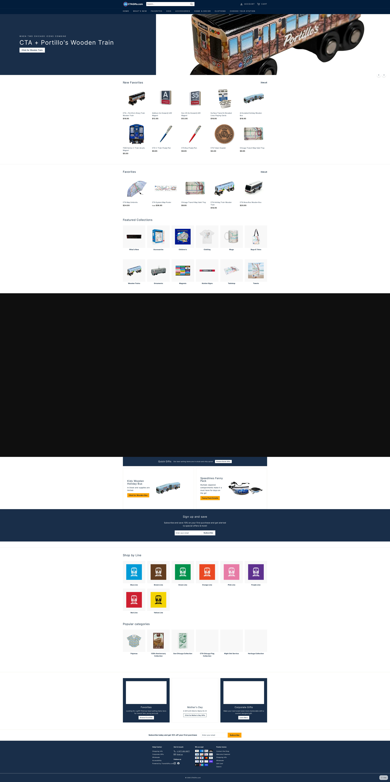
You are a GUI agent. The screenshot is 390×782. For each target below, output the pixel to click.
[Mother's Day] (195, 692)
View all (264, 82)
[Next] (384, 75)
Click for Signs (262, 50)
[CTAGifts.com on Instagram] (175, 763)
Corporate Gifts (158, 754)
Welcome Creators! (223, 754)
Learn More (244, 717)
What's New (140, 11)
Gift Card (219, 763)
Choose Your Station (242, 11)
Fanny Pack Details (210, 498)
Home (126, 11)
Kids (168, 11)
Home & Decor (202, 11)
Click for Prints (132, 448)
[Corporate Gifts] (243, 692)
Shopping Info (157, 751)
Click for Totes (151, 448)
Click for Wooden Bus (138, 495)
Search (219, 766)
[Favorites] (146, 692)
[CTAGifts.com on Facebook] (178, 763)
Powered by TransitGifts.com (163, 763)
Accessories (182, 11)
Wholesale (156, 757)
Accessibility (157, 760)
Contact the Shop (222, 751)
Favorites (156, 11)
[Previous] (379, 75)
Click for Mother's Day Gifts (195, 715)
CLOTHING (220, 11)
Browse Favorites (146, 717)
